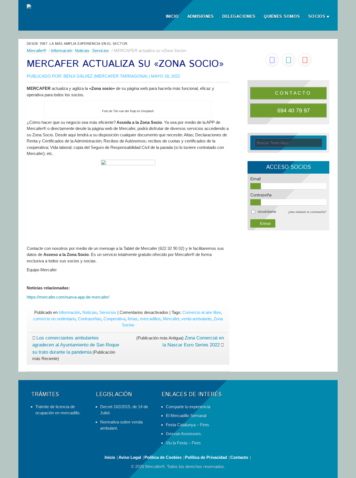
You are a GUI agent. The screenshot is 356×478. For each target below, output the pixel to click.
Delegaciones (239, 16)
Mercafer (171, 318)
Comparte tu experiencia (188, 406)
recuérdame (267, 212)
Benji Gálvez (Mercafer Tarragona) (105, 76)
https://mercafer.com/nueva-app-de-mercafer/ (68, 297)
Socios (316, 16)
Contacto (239, 457)
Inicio (172, 16)
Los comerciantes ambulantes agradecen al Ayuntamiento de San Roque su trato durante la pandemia (75, 345)
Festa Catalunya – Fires (187, 424)
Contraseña (260, 195)
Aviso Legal (129, 457)
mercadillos (150, 318)
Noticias (82, 50)
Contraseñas (89, 318)
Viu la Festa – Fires (183, 442)
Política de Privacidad (206, 457)
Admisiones (200, 16)
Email (255, 178)
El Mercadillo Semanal (186, 415)
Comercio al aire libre (201, 312)
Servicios (100, 50)
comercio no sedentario (54, 318)
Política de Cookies (163, 457)
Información (61, 50)
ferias (133, 318)
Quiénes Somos (282, 16)
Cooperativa (114, 318)
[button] (267, 212)
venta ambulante (196, 318)
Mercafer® (36, 50)
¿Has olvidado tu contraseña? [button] (307, 211)
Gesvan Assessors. (184, 433)
